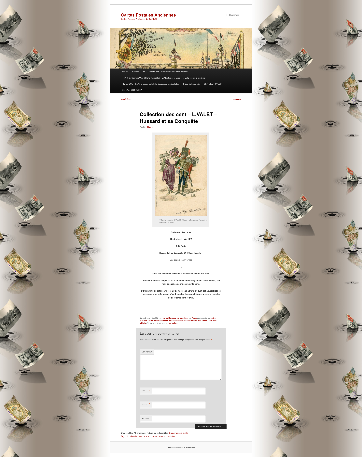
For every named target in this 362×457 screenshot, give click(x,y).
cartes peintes (182, 318)
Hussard (193, 320)
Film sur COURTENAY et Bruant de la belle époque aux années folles (150, 84)
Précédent (126, 99)
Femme (187, 320)
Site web (145, 418)
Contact (135, 71)
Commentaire (147, 351)
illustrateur (202, 320)
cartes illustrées (169, 318)
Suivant (237, 99)
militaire (143, 323)
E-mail (146, 404)
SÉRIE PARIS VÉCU (212, 84)
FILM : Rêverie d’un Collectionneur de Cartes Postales (165, 71)
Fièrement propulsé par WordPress (181, 447)
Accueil (125, 71)
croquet (179, 320)
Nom (146, 390)
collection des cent (168, 320)
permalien (173, 323)
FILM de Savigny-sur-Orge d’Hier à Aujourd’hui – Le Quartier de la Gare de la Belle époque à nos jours (163, 77)
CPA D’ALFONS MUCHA (132, 90)
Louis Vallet (212, 320)
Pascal (194, 318)
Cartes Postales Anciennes (148, 15)
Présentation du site (191, 84)
